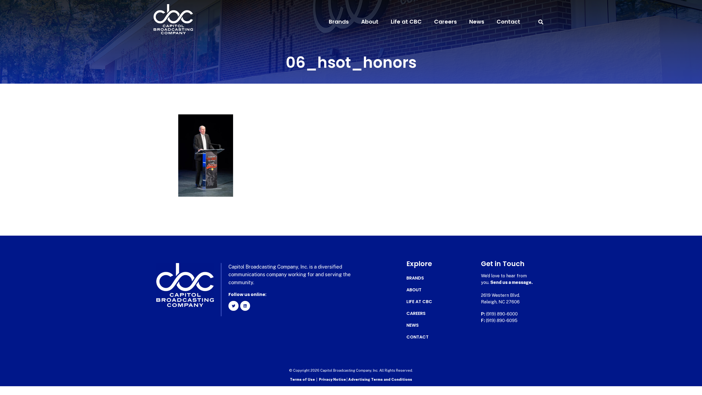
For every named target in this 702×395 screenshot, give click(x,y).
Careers (445, 22)
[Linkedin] (245, 306)
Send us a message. (511, 282)
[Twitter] (233, 306)
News (476, 22)
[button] (540, 21)
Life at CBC (406, 22)
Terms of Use (302, 379)
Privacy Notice (333, 379)
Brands (339, 22)
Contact (508, 22)
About (369, 22)
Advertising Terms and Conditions (380, 379)
